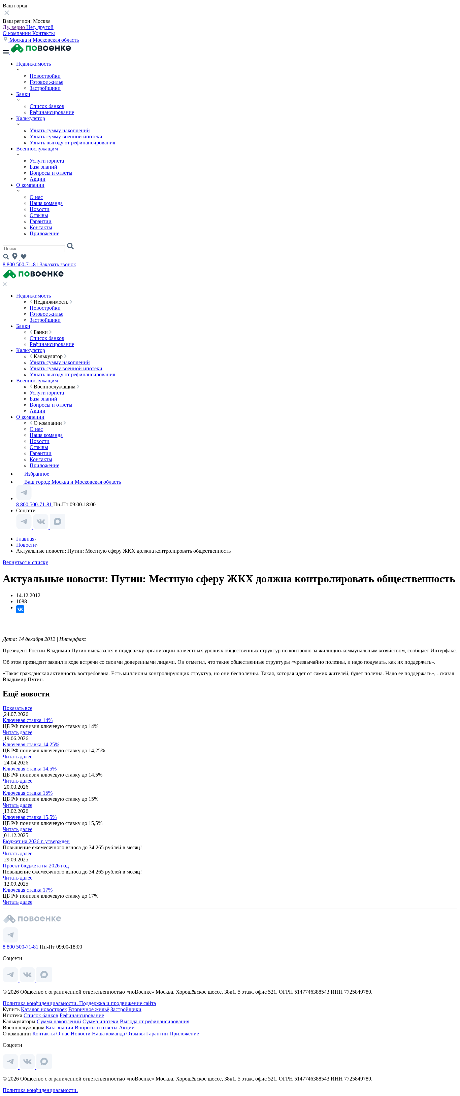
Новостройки (45, 76)
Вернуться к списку (25, 562)
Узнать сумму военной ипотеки (66, 136)
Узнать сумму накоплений (60, 130)
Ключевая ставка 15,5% (30, 817)
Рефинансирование (52, 112)
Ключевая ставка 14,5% (30, 769)
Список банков (47, 106)
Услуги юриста (47, 161)
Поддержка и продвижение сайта (117, 1003)
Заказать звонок (58, 264)
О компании (17, 33)
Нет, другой (40, 27)
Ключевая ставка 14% (28, 720)
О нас (36, 197)
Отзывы (39, 215)
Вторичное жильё (88, 1009)
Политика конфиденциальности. (41, 1003)
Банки (23, 94)
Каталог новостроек (44, 1009)
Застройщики (45, 88)
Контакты (43, 33)
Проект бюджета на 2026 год (36, 865)
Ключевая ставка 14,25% (31, 744)
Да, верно (14, 27)
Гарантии (41, 221)
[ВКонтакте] (20, 609)
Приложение (44, 233)
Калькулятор (30, 118)
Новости (40, 209)
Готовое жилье (46, 82)
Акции (37, 179)
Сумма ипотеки (101, 1021)
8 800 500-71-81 (21, 264)
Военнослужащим (37, 148)
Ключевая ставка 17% (28, 890)
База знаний (43, 167)
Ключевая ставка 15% (28, 793)
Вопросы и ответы (51, 173)
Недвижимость (33, 64)
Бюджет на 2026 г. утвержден (36, 841)
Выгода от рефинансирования (154, 1021)
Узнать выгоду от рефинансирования (72, 142)
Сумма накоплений (59, 1021)
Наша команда (46, 203)
